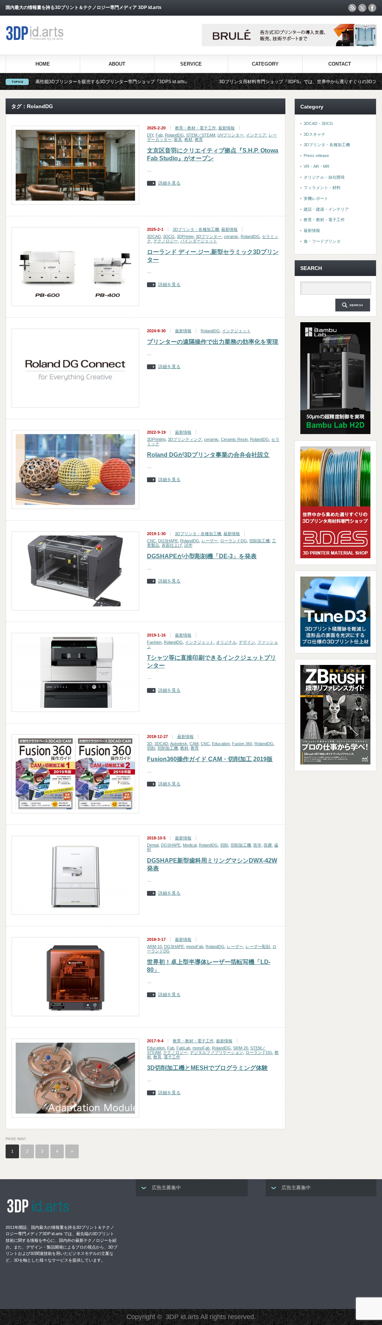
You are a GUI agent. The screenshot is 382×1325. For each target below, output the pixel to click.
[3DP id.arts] (36, 39)
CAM (194, 743)
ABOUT (117, 64)
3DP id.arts (182, 1317)
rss (352, 8)
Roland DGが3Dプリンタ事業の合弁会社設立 (208, 455)
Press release (316, 155)
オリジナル (226, 642)
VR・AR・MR (316, 166)
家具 (178, 139)
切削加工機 (259, 541)
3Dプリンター (209, 236)
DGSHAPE (168, 541)
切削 (151, 748)
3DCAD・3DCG (318, 123)
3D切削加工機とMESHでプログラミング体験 (207, 1068)
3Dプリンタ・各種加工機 (196, 229)
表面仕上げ (172, 545)
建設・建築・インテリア (326, 209)
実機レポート (316, 198)
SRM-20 (240, 1048)
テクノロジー (165, 241)
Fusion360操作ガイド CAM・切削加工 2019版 (210, 759)
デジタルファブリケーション (216, 1052)
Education (221, 743)
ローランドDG (233, 541)
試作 (188, 545)
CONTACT (339, 64)
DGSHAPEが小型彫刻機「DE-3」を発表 (202, 556)
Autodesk (178, 743)
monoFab (194, 946)
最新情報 (226, 128)
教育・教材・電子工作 (195, 128)
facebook (372, 8)
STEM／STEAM (200, 135)
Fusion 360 (242, 743)
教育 (199, 139)
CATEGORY (265, 64)
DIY (150, 135)
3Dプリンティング (185, 439)
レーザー (209, 541)
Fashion (154, 642)
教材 (188, 139)
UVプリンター (230, 135)
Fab (159, 135)
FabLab (183, 1048)
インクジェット (236, 331)
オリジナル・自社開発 (324, 177)
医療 (268, 845)
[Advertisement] (192, 1250)
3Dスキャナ (314, 134)
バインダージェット (198, 241)
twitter (362, 8)
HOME (42, 64)
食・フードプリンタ (322, 241)
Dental (153, 845)
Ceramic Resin (234, 439)
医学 (257, 845)
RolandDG (174, 135)
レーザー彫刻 (257, 946)
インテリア (256, 135)
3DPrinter (185, 236)
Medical (190, 845)
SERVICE (191, 64)
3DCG (169, 236)
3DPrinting (156, 439)
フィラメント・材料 (322, 187)
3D (149, 743)
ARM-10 (154, 946)
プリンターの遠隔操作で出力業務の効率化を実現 (212, 342)
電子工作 (172, 1057)
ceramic (231, 236)
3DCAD (154, 236)
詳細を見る (169, 183)
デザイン (247, 642)
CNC (151, 541)
